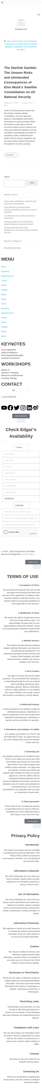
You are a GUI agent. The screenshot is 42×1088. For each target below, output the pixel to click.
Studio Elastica (28, 554)
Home (3, 267)
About (3, 299)
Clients (4, 281)
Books (3, 295)
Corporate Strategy (9, 378)
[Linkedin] (29, 408)
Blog (5, 105)
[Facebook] (10, 408)
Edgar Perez (28, 103)
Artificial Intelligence (9, 353)
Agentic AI (5, 370)
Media (3, 285)
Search (7, 177)
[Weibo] (35, 408)
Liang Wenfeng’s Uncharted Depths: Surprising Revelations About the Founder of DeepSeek (20, 209)
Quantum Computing (9, 373)
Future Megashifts (8, 350)
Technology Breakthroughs (12, 355)
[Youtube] (4, 408)
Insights (4, 290)
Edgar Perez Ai (7, 276)
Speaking (5, 271)
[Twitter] (17, 408)
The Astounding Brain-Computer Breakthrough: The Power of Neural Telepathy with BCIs (21, 230)
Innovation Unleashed (10, 358)
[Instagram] (23, 408)
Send (21, 540)
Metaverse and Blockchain (12, 375)
